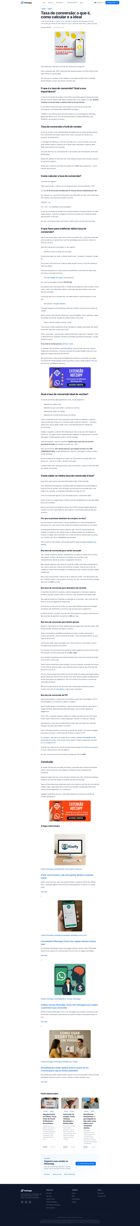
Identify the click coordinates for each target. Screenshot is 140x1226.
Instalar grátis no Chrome (87, 1163)
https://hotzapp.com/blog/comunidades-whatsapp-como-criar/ (64, 935)
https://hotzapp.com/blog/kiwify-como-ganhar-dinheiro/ (61, 869)
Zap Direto (47, 1174)
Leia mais (44, 892)
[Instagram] (22, 1202)
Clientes (44, 8)
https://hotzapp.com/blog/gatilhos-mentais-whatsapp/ (61, 999)
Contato (74, 1202)
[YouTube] (30, 1202)
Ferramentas (59, 2)
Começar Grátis (111, 2)
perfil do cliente (66, 348)
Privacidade (101, 1193)
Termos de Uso (101, 1196)
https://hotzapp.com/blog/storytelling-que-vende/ (59, 1062)
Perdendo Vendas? (72, 2)
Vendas (50, 8)
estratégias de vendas (55, 278)
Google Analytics (60, 303)
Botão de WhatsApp (69, 1174)
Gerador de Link (57, 1174)
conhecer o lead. (67, 344)
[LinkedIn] (26, 1202)
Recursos (50, 2)
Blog (81, 2)
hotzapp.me (60, 689)
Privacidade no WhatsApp (53, 1205)
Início (44, 2)
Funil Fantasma (76, 1199)
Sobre (73, 1193)
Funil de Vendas (50, 1207)
